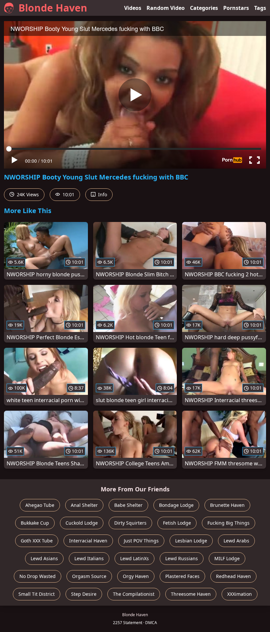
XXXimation (239, 594)
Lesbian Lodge (191, 540)
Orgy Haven (136, 576)
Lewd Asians (44, 558)
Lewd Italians (89, 558)
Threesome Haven (191, 594)
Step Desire (83, 594)
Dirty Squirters (130, 523)
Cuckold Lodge (82, 523)
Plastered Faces (182, 576)
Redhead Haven (233, 576)
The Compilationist (133, 594)
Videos (132, 8)
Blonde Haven (52, 7)
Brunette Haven (227, 505)
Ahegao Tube (39, 505)
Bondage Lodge (176, 505)
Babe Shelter (128, 505)
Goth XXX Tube (37, 540)
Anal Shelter (84, 505)
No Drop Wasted (37, 576)
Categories (204, 8)
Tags (260, 8)
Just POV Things (141, 540)
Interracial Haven (88, 540)
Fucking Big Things (228, 523)
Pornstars (236, 8)
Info (102, 194)
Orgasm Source (89, 576)
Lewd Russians (181, 558)
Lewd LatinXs (134, 558)
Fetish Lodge (177, 523)
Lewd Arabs (236, 540)
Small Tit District (36, 594)
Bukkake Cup (35, 523)
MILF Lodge (227, 558)
